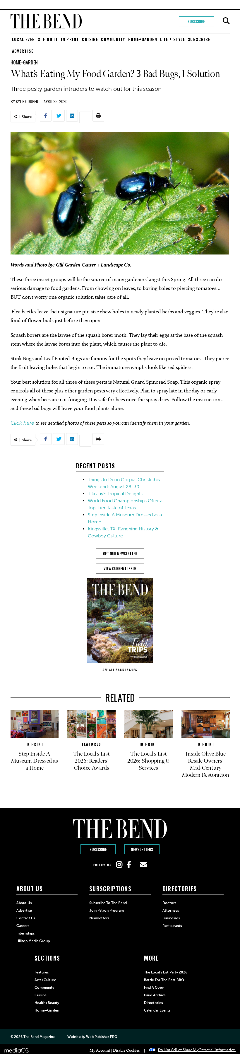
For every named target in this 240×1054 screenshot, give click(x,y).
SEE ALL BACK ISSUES (120, 669)
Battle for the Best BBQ (164, 980)
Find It (50, 39)
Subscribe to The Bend (108, 903)
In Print (70, 39)
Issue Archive (155, 995)
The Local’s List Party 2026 (165, 972)
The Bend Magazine (39, 1037)
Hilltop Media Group (33, 941)
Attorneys (170, 910)
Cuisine (90, 39)
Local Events (26, 39)
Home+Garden (142, 39)
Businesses (171, 918)
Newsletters (142, 849)
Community (113, 39)
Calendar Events (157, 1010)
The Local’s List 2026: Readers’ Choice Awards (91, 760)
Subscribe (196, 21)
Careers (22, 926)
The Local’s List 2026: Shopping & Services (148, 760)
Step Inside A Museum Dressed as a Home (34, 760)
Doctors (169, 903)
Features (91, 744)
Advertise (23, 51)
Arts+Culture (45, 980)
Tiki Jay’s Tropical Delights (115, 493)
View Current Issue (120, 568)
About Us (24, 903)
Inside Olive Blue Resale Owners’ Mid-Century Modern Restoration (205, 764)
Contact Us (25, 918)
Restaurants (172, 926)
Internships (25, 933)
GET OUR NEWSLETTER (120, 553)
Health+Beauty (47, 1003)
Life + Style (172, 39)
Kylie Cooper (27, 101)
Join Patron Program (106, 910)
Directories (153, 1003)
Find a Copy (154, 987)
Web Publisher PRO (101, 1037)
